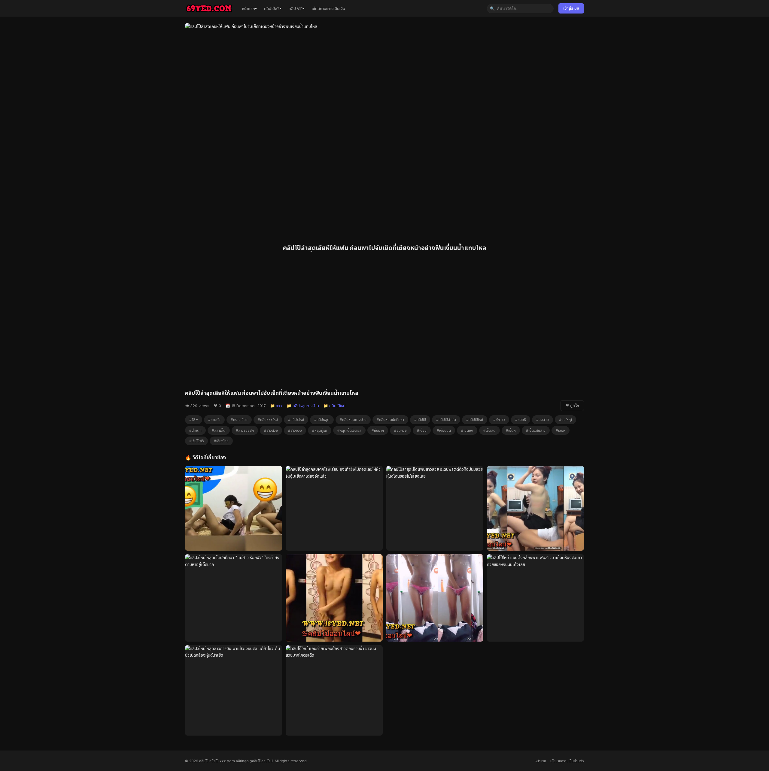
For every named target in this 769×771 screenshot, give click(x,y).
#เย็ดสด (489, 430)
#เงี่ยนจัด (444, 430)
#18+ (193, 419)
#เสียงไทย (221, 441)
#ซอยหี (520, 419)
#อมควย (400, 430)
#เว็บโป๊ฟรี (196, 441)
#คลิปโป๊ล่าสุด (446, 419)
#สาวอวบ (295, 430)
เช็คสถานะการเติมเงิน (328, 8)
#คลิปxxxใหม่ (268, 419)
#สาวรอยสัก (245, 430)
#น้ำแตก (195, 430)
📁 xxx (276, 405)
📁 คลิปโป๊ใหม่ (334, 405)
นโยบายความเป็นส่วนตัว (567, 761)
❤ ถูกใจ (572, 406)
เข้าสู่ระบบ (571, 8)
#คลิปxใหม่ (296, 419)
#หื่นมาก (378, 430)
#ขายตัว (214, 419)
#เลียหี (560, 430)
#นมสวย (542, 419)
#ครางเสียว (239, 419)
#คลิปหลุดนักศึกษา (390, 419)
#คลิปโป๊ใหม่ (474, 419)
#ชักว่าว (499, 419)
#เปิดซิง (467, 430)
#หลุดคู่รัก (319, 430)
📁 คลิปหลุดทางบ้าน (303, 405)
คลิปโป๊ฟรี (272, 8)
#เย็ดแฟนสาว (536, 430)
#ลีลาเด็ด (219, 430)
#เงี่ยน (422, 430)
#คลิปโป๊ (420, 419)
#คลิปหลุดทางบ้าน (353, 419)
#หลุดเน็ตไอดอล (349, 430)
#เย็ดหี (511, 430)
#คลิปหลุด (322, 419)
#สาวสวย (271, 430)
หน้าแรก (248, 8)
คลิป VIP (296, 8)
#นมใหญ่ (565, 419)
